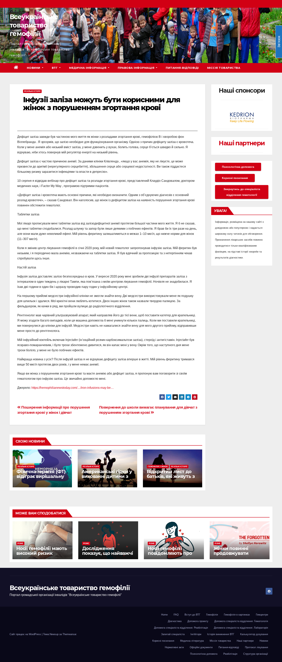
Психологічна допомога (238, 166)
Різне (20, 543)
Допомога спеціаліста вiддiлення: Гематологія (241, 621)
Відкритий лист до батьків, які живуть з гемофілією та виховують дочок (171, 479)
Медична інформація (88, 68)
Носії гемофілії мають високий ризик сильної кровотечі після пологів (41, 556)
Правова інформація (136, 68)
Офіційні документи (201, 647)
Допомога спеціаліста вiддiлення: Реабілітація (181, 627)
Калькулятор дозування (254, 634)
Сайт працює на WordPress (26, 634)
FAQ (176, 614)
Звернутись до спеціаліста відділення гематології (241, 192)
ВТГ (55, 68)
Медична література (192, 640)
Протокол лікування (256, 647)
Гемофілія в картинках (237, 614)
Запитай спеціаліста (173, 634)
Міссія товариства (223, 68)
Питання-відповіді (182, 68)
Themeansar (69, 634)
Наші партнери (242, 143)
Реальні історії (32, 91)
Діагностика (174, 621)
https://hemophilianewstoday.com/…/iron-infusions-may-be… (72, 387)
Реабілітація (230, 653)
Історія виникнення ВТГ (220, 634)
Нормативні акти (174, 647)
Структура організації (255, 653)
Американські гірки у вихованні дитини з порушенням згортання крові (107, 479)
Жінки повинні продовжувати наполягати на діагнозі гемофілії (234, 556)
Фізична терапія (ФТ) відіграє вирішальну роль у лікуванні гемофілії (41, 479)
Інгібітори (195, 634)
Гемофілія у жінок (158, 466)
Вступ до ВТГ (192, 614)
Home (164, 614)
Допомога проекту (197, 621)
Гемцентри (262, 614)
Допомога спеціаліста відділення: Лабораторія (241, 627)
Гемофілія (212, 614)
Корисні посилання (235, 177)
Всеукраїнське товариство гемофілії (34, 25)
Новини (34, 68)
